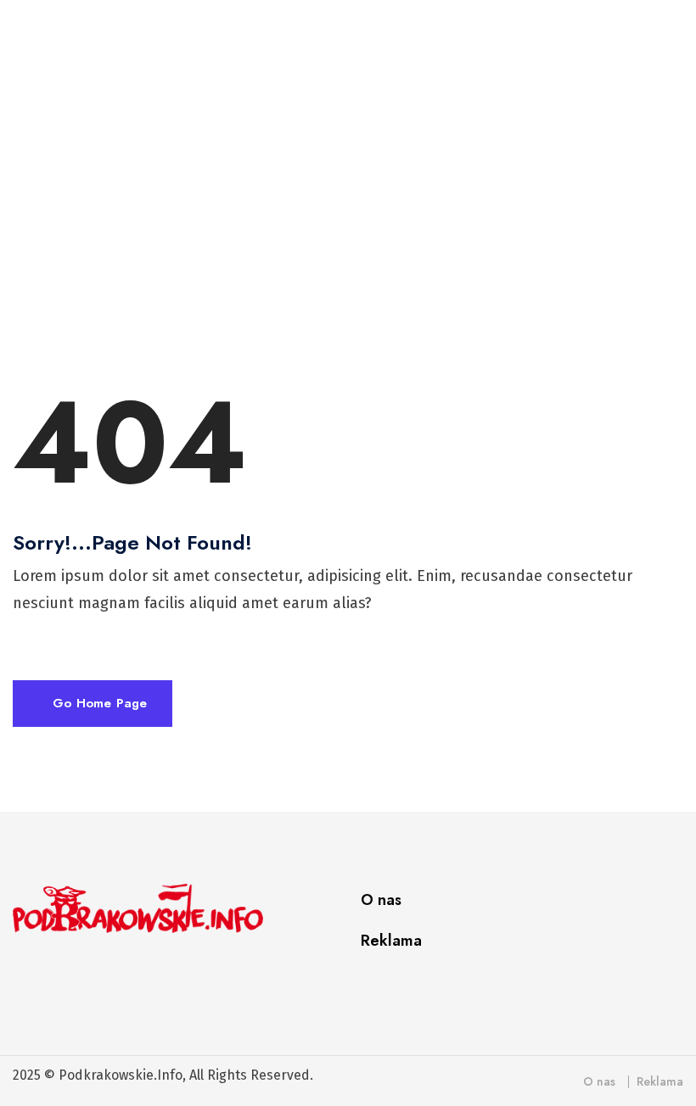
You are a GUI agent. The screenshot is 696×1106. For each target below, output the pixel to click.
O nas (381, 900)
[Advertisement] (354, 207)
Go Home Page (97, 703)
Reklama (391, 941)
